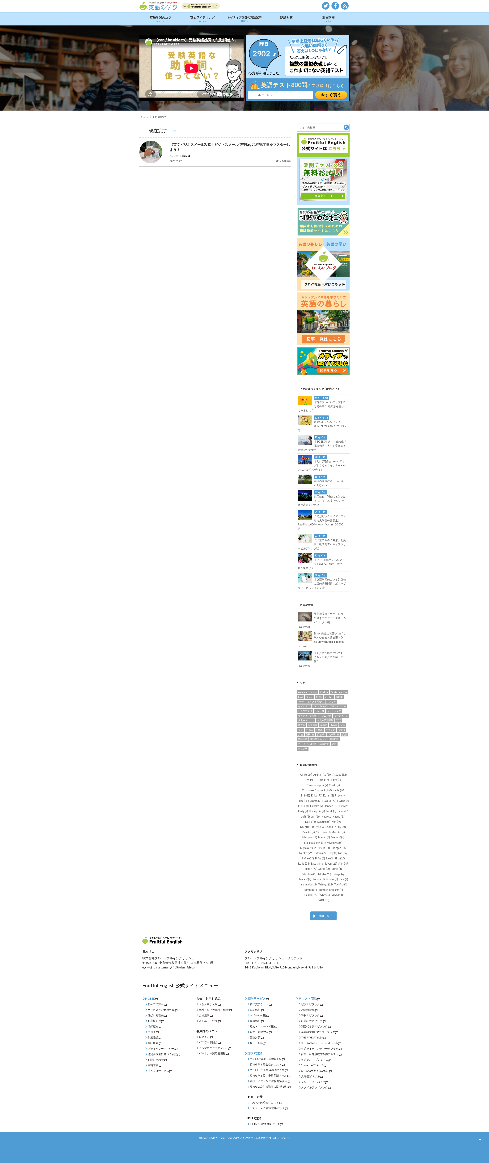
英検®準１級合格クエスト (266, 1064)
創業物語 (153, 1037)
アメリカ (331, 701)
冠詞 (338, 720)
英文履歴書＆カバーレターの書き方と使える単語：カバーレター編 (322, 620)
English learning (339, 692)
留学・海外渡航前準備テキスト (319, 1054)
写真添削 (255, 1020)
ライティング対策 (307, 715)
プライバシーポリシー (161, 1048)
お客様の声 (154, 1020)
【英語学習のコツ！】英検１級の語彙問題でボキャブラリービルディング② (322, 581)
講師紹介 (153, 1026)
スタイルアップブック (314, 1087)
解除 (226, 1009)
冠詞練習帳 (307, 1009)
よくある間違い (316, 701)
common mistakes (307, 692)
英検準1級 (334, 734)
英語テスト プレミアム (314, 1059)
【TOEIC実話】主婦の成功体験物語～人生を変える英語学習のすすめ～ (322, 443)
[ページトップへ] (480, 1139)
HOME (150, 998)
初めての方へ (156, 1004)
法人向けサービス (158, 1070)
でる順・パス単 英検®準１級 (267, 1070)
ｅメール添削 (258, 1015)
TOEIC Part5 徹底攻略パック (267, 1108)
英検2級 (321, 734)
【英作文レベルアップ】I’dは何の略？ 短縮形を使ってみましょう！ (322, 404)
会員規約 (204, 1015)
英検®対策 (254, 1053)
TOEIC (339, 697)
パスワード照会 (208, 1042)
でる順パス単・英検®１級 (266, 1058)
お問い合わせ (156, 1059)
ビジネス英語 (305, 710)
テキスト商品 (308, 998)
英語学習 (302, 739)
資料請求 (153, 1065)
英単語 (319, 729)
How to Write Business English (319, 1043)
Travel (301, 701)
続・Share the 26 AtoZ (315, 1070)
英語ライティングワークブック (319, 1048)
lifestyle (329, 697)
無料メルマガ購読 (209, 1009)
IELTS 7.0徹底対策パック (265, 1124)
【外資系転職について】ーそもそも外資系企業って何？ (322, 659)
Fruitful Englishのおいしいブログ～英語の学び (243, 1137)
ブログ (152, 1032)
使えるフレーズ (306, 720)
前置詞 (301, 725)
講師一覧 (324, 915)
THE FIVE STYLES (312, 1037)
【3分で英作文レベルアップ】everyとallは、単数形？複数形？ (321, 562)
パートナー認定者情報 (212, 1053)
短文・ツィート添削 (262, 1026)
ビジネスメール (338, 706)
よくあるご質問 (208, 1020)
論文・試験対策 (259, 1032)
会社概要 (153, 1043)
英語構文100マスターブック (318, 1032)
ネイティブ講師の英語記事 (244, 18)
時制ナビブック (310, 1015)
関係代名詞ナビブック (314, 1026)
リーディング (341, 715)
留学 (342, 725)
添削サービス (256, 998)
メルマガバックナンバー (213, 1047)
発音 (300, 729)
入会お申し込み (208, 1004)
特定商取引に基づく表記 (162, 1054)
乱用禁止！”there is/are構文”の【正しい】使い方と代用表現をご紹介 (321, 498)
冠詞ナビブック (310, 1004)
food (300, 697)
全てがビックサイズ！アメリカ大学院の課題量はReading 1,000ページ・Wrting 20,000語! (322, 520)
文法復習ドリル (310, 1076)
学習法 (323, 725)
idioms (309, 697)
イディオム (304, 706)
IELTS (318, 697)
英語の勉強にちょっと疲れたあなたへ (330, 481)
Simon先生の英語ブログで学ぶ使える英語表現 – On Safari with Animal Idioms (322, 639)
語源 (334, 743)
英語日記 (334, 739)
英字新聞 (330, 729)
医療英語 (312, 725)
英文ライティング (202, 18)
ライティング (334, 710)
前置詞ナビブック (311, 1020)
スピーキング (319, 706)
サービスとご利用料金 (161, 1009)
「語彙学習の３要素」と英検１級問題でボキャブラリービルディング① (322, 542)
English (324, 692)
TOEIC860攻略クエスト (264, 1102)
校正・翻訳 (256, 1043)
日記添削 (255, 1009)
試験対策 (286, 18)
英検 (300, 734)
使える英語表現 (325, 720)
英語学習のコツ (160, 18)
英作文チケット (259, 1004)
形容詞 (333, 725)
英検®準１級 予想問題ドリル (268, 1075)
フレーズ (319, 710)
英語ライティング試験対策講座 (268, 1081)
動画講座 (328, 18)
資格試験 (302, 748)
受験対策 (255, 1037)
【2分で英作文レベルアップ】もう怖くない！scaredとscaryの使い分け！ (322, 463)
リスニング (325, 715)
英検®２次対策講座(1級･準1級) (268, 1086)
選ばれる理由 (156, 1015)
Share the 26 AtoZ (312, 1065)
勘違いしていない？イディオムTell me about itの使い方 (322, 424)
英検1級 (310, 734)
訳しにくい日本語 (307, 743)
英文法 (341, 729)
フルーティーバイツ (313, 1081)
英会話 (309, 729)
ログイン (204, 1036)
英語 (344, 734)
